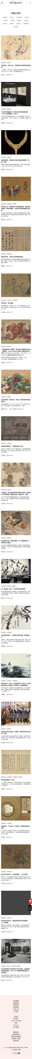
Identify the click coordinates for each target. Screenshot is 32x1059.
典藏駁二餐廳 (16, 1038)
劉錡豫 (3, 646)
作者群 (16, 1011)
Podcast (16, 1025)
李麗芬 (3, 694)
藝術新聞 (13, 966)
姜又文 (3, 75)
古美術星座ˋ (6, 20)
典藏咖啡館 (16, 1034)
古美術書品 (19, 20)
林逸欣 (3, 169)
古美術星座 (27, 17)
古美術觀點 (16, 26)
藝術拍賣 (9, 966)
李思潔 (3, 362)
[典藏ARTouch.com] (16, 3)
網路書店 (16, 1032)
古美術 (16, 1016)
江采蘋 (3, 455)
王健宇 (3, 789)
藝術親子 (16, 1019)
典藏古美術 (3, 62)
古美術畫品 (5, 23)
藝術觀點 (13, 586)
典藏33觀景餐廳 (16, 1036)
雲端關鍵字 (12, 23)
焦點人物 (16, 1009)
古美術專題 (18, 23)
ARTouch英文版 (16, 1021)
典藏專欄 (16, 1003)
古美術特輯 (26, 20)
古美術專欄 (5, 17)
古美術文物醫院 (19, 17)
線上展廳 (16, 1027)
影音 (16, 1023)
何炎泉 (3, 312)
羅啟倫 (3, 266)
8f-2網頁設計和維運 (16, 1049)
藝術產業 (18, 966)
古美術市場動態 (26, 23)
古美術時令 (12, 20)
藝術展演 (9, 62)
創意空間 (16, 1041)
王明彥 (3, 503)
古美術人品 (12, 17)
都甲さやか (4, 409)
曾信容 (3, 123)
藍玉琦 (3, 219)
